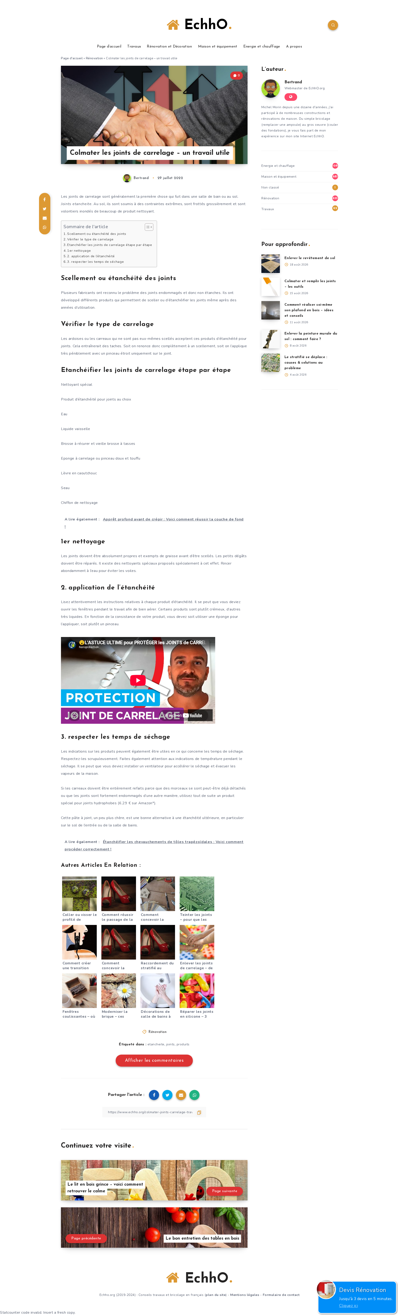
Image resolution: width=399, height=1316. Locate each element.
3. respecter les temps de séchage (95, 261)
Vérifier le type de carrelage (90, 239)
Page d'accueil (72, 58)
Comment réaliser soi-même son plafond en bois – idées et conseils (308, 310)
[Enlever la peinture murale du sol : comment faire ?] (270, 339)
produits (183, 1044)
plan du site (216, 1295)
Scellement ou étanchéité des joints (96, 233)
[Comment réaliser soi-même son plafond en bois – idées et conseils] (270, 310)
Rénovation (94, 58)
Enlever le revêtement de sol (309, 258)
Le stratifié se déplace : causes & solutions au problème (305, 363)
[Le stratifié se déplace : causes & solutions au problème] (270, 362)
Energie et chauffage (261, 46)
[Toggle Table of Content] (146, 227)
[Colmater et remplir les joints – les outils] (270, 287)
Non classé (270, 187)
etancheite (156, 1044)
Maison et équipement (217, 46)
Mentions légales (244, 1295)
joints (170, 1044)
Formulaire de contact (281, 1295)
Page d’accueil (109, 46)
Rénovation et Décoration (169, 46)
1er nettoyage (79, 250)
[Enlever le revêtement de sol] (270, 263)
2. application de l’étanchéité (91, 256)
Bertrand (293, 82)
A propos (294, 46)
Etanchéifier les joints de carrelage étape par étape (109, 244)
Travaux (134, 46)
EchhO (203, 26)
